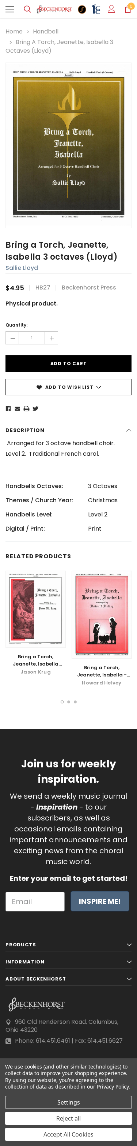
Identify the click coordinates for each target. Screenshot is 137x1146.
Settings (68, 1102)
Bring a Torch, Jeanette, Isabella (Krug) (35, 664)
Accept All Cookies (68, 1134)
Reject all (68, 1118)
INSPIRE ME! (100, 901)
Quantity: (16, 325)
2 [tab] (68, 701)
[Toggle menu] (9, 9)
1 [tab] (62, 701)
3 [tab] (75, 701)
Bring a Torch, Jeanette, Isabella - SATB (102, 675)
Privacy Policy (113, 1086)
